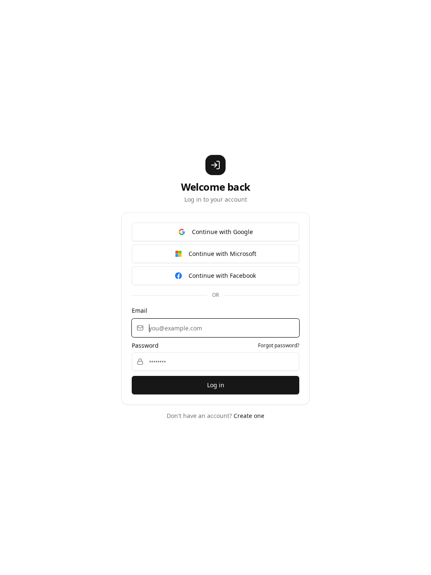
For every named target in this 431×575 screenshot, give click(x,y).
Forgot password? (278, 345)
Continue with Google (222, 232)
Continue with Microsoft (222, 254)
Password (145, 346)
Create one (249, 416)
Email (139, 310)
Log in (215, 385)
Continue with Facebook (222, 276)
